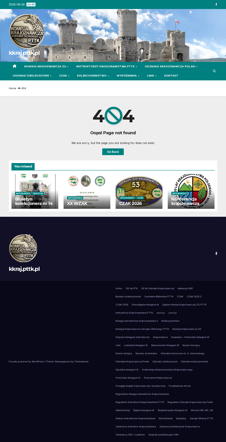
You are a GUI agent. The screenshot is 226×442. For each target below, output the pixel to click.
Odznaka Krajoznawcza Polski (170, 66)
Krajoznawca (160, 337)
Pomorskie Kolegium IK (128, 377)
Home (12, 88)
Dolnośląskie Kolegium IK (145, 304)
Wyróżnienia (127, 75)
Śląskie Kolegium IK (143, 410)
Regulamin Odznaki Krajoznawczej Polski (190, 402)
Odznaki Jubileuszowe (31, 75)
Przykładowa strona (180, 385)
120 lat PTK (132, 288)
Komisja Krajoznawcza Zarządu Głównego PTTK (142, 329)
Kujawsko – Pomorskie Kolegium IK (190, 337)
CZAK (63, 75)
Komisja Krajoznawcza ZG (45, 66)
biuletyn (38, 193)
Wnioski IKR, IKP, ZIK (202, 410)
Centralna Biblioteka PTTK (158, 296)
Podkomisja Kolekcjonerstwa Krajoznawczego (167, 369)
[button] (214, 71)
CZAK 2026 (130, 203)
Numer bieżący (124, 353)
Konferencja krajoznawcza (185, 201)
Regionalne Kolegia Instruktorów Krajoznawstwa (142, 394)
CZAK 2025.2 (194, 296)
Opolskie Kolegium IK (127, 369)
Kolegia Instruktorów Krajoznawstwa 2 (137, 320)
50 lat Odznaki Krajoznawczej (157, 288)
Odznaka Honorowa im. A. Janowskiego (183, 353)
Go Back (113, 152)
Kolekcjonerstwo (92, 75)
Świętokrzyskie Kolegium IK (172, 410)
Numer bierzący (191, 345)
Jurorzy (160, 312)
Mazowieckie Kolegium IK (165, 345)
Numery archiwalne (146, 353)
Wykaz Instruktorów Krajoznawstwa (135, 418)
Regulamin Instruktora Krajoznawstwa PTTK (140, 402)
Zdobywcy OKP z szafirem (130, 434)
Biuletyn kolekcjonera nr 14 (33, 201)
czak (140, 198)
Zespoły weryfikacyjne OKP (163, 434)
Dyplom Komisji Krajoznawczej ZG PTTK (184, 304)
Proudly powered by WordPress (26, 361)
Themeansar (81, 361)
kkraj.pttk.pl (24, 52)
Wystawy (181, 418)
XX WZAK (77, 203)
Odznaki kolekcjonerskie (194, 361)
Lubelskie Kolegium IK (136, 345)
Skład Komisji (123, 410)
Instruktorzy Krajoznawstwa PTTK (105, 66)
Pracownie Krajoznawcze (158, 377)
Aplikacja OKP (185, 288)
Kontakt (171, 75)
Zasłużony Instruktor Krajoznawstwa (136, 426)
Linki (151, 75)
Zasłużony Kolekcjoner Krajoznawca (179, 426)
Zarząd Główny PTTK (201, 418)
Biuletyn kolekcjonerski (128, 296)
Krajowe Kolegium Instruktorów (133, 337)
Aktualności (23, 193)
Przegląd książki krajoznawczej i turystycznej (140, 385)
